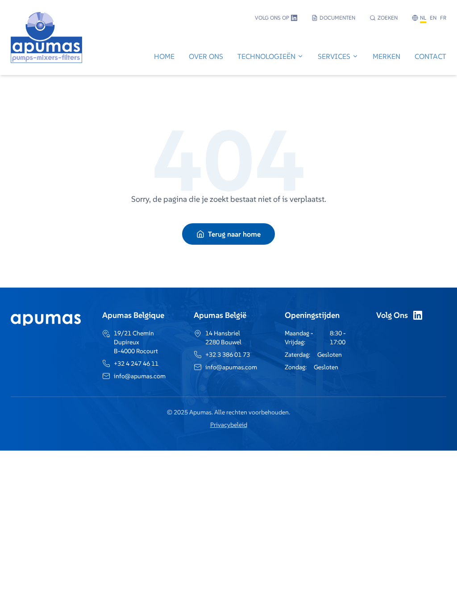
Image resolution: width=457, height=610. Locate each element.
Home (164, 56)
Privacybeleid (228, 425)
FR (443, 17)
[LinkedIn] (417, 315)
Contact (430, 56)
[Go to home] (46, 57)
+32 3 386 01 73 (227, 355)
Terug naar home (234, 234)
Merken (386, 56)
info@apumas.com (140, 376)
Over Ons (206, 56)
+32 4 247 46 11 (136, 363)
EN (433, 17)
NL (423, 17)
